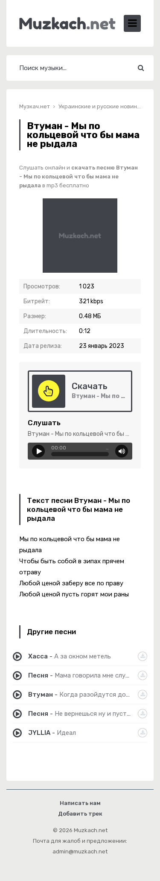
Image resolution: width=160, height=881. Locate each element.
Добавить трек (80, 813)
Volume (121, 451)
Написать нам (80, 803)
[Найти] (141, 68)
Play (38, 451)
